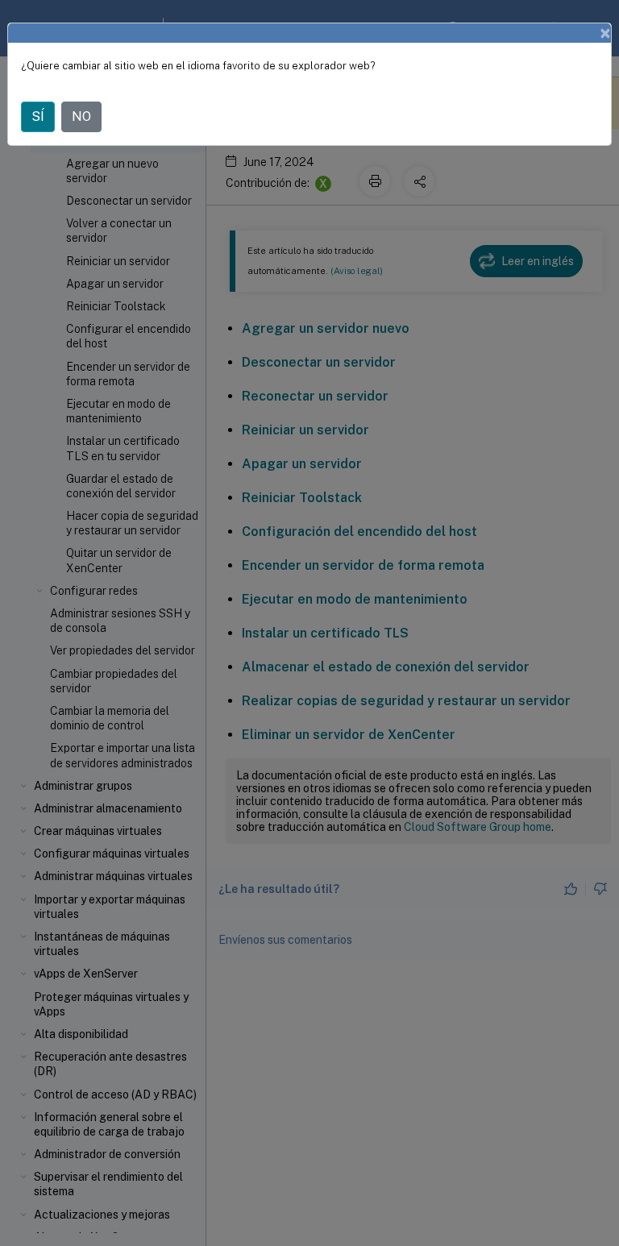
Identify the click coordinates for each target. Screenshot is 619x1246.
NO (81, 116)
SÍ (37, 116)
